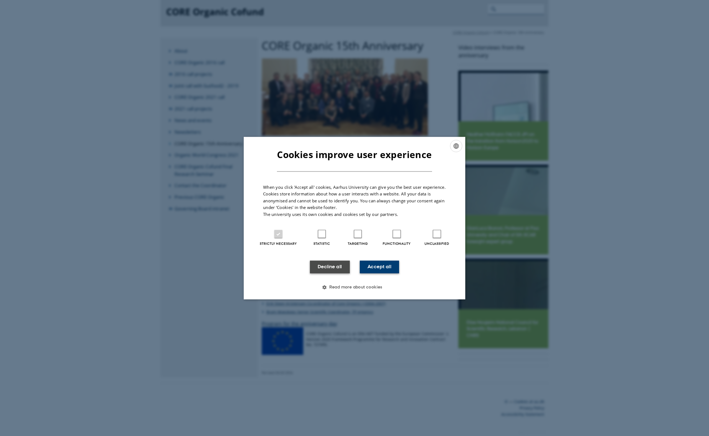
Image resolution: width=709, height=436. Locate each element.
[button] (354, 287)
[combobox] (456, 146)
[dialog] (354, 218)
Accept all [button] (379, 267)
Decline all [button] (330, 267)
